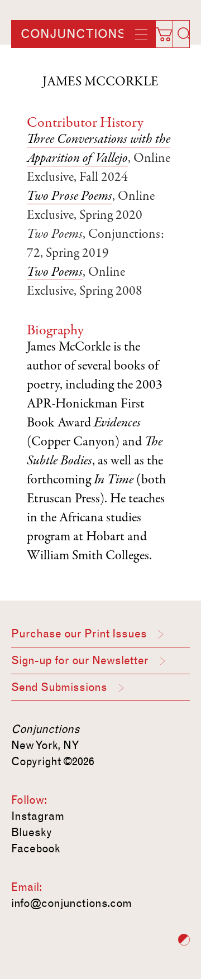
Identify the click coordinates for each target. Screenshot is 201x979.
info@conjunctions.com (71, 903)
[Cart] (169, 30)
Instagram (37, 816)
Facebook (35, 848)
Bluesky (31, 832)
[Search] (184, 34)
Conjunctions (73, 34)
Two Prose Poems (69, 197)
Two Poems (55, 273)
